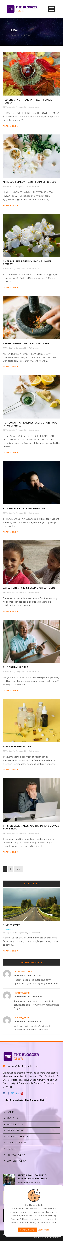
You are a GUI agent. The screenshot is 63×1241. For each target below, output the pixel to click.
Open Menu (51, 9)
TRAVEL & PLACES (16, 1142)
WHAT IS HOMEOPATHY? (18, 746)
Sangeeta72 (21, 107)
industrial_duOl (23, 971)
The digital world (15, 667)
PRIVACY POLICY (16, 1154)
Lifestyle (8, 930)
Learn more (43, 1229)
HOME (10, 1112)
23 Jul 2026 (35, 1182)
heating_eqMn (22, 993)
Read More (9, 126)
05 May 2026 (8, 933)
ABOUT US (12, 1118)
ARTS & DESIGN (15, 1130)
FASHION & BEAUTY (17, 1136)
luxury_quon (21, 1018)
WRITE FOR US (15, 1124)
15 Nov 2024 (8, 107)
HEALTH (11, 1148)
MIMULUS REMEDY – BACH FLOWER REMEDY (29, 182)
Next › (18, 869)
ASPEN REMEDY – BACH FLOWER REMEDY (28, 343)
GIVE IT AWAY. (11, 925)
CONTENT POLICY (16, 1161)
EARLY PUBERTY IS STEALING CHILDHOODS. (29, 588)
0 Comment (33, 107)
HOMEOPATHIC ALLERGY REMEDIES (24, 508)
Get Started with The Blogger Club (25, 1100)
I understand (27, 1230)
